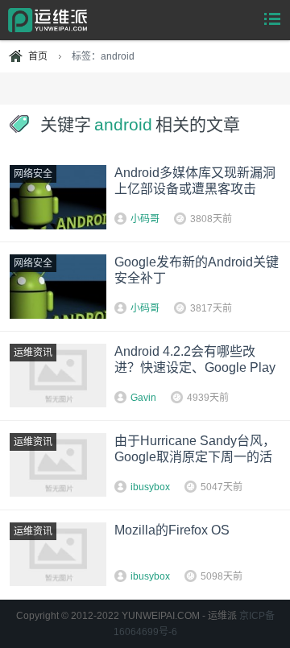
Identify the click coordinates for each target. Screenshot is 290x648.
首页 (38, 56)
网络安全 (33, 174)
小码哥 (145, 219)
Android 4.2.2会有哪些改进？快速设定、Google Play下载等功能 (195, 367)
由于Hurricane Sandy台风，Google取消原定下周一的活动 (195, 457)
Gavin (143, 397)
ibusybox (150, 487)
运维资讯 (33, 352)
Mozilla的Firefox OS (172, 530)
